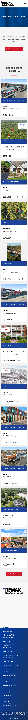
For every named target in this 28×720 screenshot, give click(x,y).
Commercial (6, 630)
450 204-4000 (9, 697)
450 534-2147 (9, 647)
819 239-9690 (9, 677)
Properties (6, 627)
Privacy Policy (14, 714)
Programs (6, 641)
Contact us (18, 48)
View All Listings (14, 573)
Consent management (14, 715)
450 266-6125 (9, 657)
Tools (5, 638)
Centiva (16, 718)
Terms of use (22, 714)
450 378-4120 (9, 637)
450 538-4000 (9, 707)
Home (8, 48)
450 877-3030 (9, 687)
